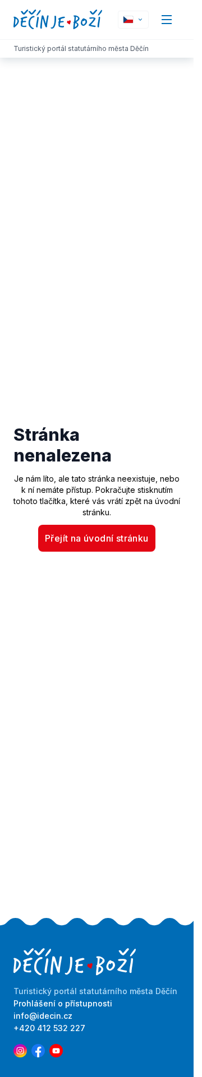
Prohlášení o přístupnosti (62, 1003)
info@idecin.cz (42, 1015)
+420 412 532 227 (49, 1028)
